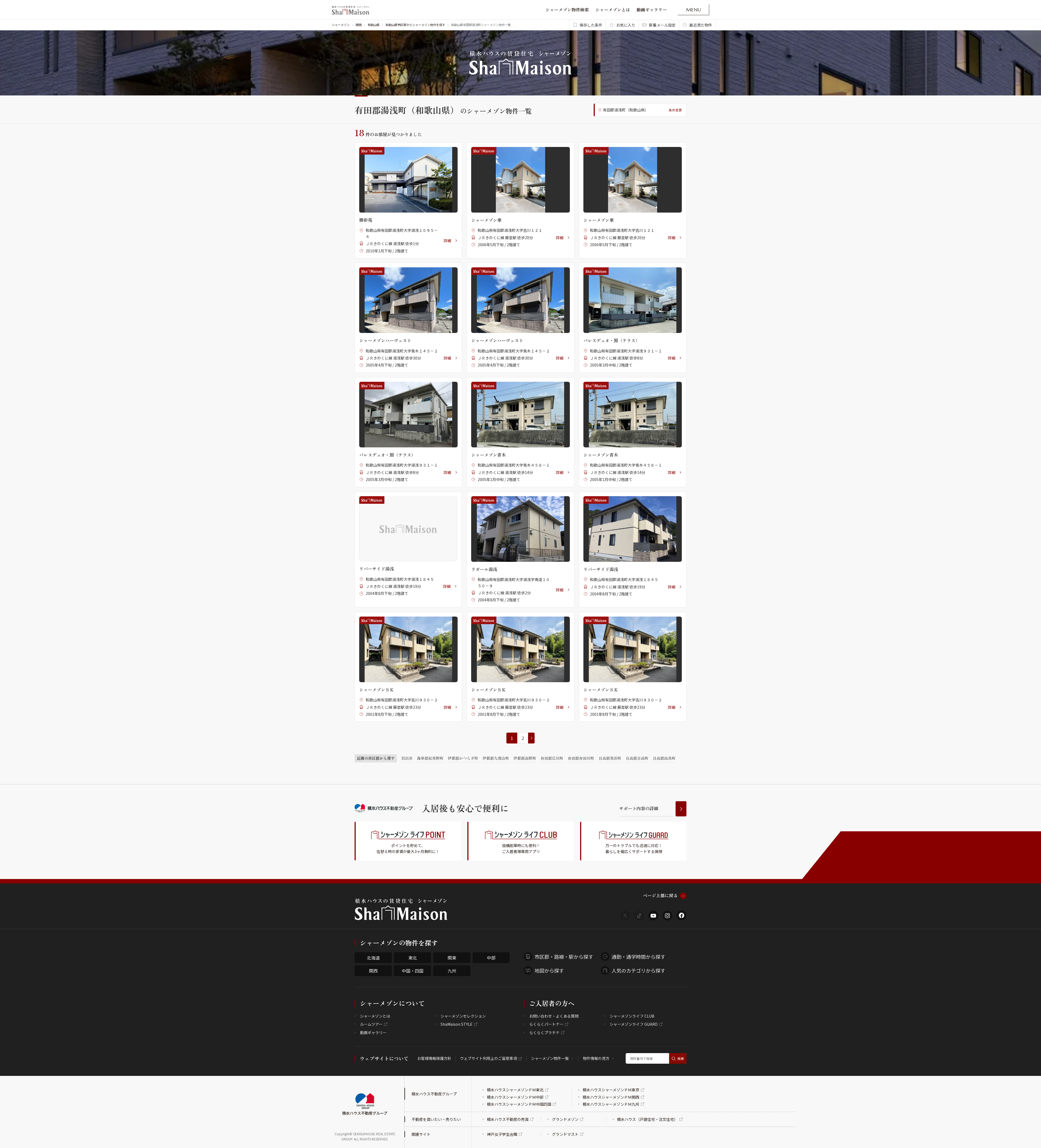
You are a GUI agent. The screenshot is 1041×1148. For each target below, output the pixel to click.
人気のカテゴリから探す (638, 970)
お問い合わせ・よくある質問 (554, 1016)
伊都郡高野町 (524, 758)
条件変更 (675, 110)
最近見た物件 (700, 25)
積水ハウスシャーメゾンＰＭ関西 (611, 1097)
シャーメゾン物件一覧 (550, 1058)
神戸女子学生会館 (502, 1134)
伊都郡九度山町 (496, 758)
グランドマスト (565, 1134)
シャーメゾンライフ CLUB (632, 1016)
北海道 (373, 957)
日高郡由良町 (664, 758)
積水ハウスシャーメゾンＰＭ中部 (515, 1097)
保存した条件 (591, 25)
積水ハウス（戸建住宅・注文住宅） (647, 1119)
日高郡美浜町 (610, 758)
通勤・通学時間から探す (638, 956)
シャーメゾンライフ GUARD (634, 1024)
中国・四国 (412, 970)
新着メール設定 (662, 25)
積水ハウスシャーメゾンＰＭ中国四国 (519, 1104)
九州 (452, 970)
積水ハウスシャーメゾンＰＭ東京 (611, 1089)
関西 (359, 25)
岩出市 (407, 758)
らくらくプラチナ (544, 1032)
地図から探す (549, 970)
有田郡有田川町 (581, 758)
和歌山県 (374, 25)
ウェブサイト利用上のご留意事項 (488, 1058)
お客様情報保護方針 (434, 1058)
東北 (412, 957)
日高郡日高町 (637, 758)
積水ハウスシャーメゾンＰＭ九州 (611, 1104)
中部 (491, 957)
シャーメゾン (341, 25)
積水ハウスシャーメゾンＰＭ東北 (515, 1089)
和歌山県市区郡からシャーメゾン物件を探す (415, 25)
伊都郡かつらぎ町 (463, 758)
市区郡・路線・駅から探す (564, 956)
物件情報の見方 (596, 1058)
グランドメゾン (565, 1119)
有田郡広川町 (552, 758)
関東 (452, 957)
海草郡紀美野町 (430, 758)
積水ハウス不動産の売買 (508, 1119)
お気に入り (625, 25)
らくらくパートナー (546, 1024)
